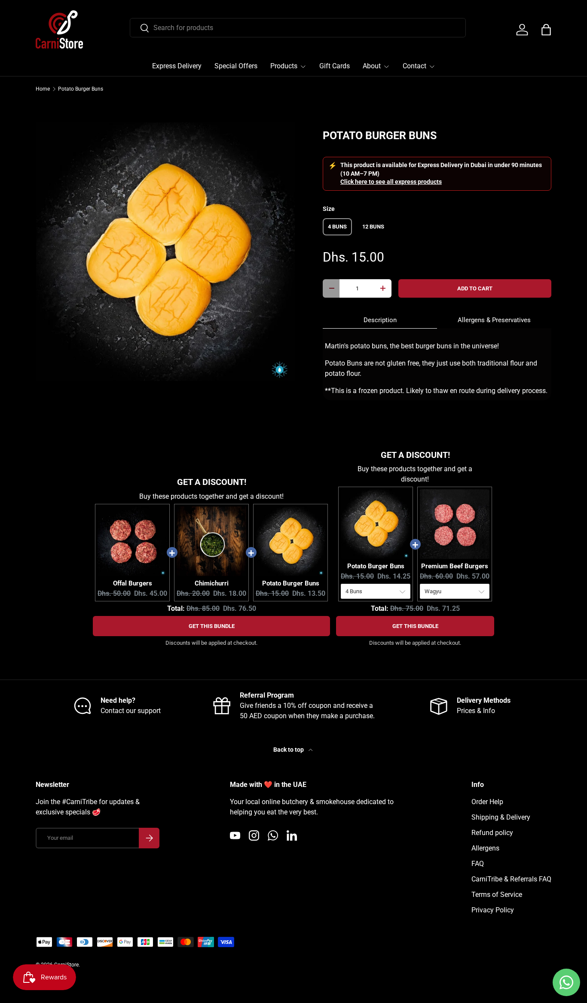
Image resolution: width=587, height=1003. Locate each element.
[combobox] (297, 27)
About (372, 66)
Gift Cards (334, 66)
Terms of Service (496, 894)
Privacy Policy (492, 910)
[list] (165, 251)
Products (283, 66)
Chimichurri (212, 583)
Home (43, 88)
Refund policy (492, 833)
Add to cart (474, 288)
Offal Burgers (132, 583)
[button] (546, 29)
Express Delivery (177, 66)
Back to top (289, 749)
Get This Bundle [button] (212, 626)
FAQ (477, 864)
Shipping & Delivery (500, 817)
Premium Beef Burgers (454, 566)
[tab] (380, 320)
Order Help (487, 802)
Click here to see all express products (391, 181)
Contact (414, 66)
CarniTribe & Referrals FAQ (511, 879)
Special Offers (235, 66)
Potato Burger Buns (80, 88)
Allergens (485, 848)
